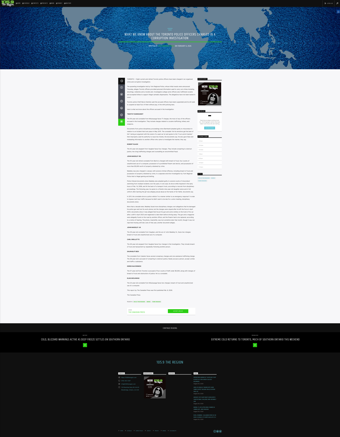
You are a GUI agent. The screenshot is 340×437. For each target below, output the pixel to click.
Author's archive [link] (178, 311)
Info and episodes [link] (210, 128)
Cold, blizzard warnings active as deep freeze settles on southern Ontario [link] (85, 339)
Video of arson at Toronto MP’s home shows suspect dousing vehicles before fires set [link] (204, 389)
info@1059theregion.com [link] (128, 384)
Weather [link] (68, 3)
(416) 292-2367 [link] (126, 380)
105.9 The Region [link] (139, 301)
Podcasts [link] (45, 3)
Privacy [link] (157, 431)
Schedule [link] (27, 3)
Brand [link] (164, 431)
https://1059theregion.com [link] (128, 377)
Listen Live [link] (330, 3)
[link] (7, 3)
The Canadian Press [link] (166, 46)
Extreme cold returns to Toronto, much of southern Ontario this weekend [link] (255, 339)
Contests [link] (36, 3)
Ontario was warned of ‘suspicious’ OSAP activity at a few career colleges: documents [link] (205, 379)
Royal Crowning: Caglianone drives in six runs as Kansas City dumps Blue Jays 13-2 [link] (205, 416)
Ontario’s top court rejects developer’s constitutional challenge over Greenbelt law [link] (205, 399)
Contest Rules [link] (139, 431)
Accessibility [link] (173, 431)
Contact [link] (149, 431)
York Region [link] (156, 301)
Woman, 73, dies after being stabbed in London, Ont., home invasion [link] (204, 408)
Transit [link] (59, 3)
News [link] (52, 3)
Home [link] (19, 3)
